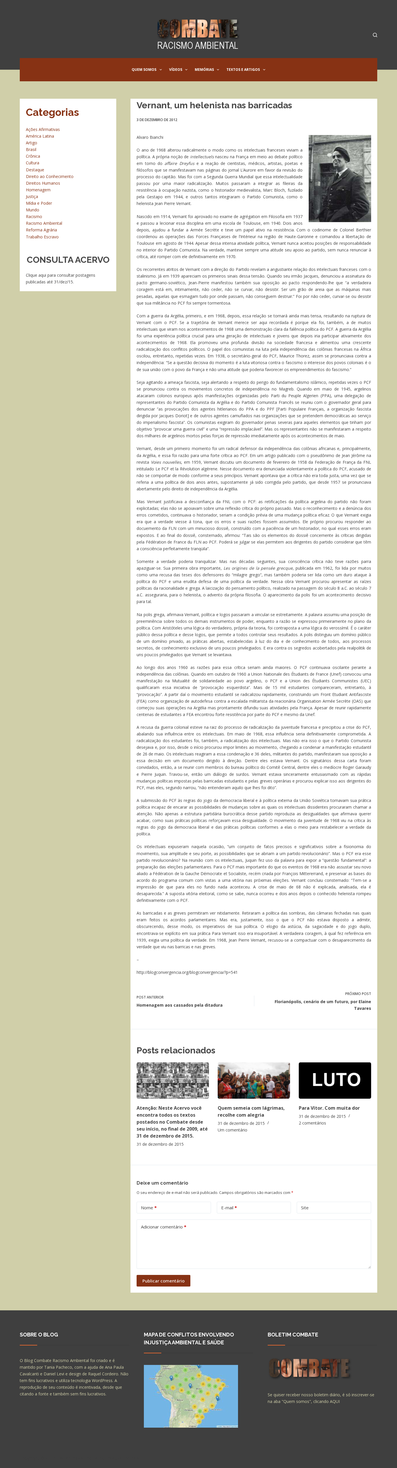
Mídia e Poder (39, 203)
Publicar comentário (163, 1281)
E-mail (229, 1207)
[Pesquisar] (375, 35)
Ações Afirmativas (43, 129)
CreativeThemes (122, 1458)
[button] (160, 69)
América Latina (40, 136)
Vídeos (175, 69)
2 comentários (312, 1123)
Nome (149, 1207)
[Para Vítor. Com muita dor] (335, 1080)
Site (305, 1207)
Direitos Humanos (43, 183)
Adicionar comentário (163, 1227)
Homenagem (38, 190)
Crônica (33, 156)
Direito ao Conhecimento (50, 176)
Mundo (32, 210)
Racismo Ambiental (44, 223)
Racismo (34, 216)
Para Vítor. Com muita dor (329, 1108)
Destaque (35, 169)
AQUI (335, 1401)
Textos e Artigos (243, 69)
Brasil (31, 149)
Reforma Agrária (41, 230)
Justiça (32, 196)
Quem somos (144, 69)
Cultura (32, 162)
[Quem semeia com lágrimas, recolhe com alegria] (254, 1080)
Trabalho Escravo (42, 237)
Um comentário (232, 1130)
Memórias (204, 69)
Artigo (31, 142)
